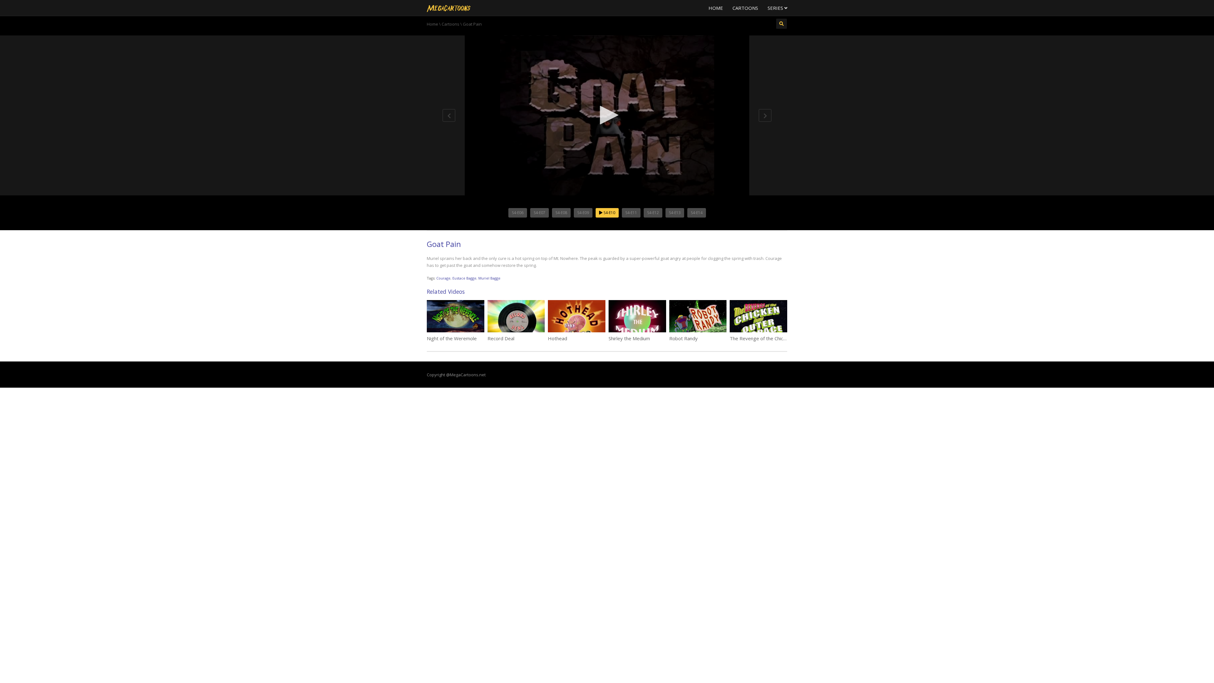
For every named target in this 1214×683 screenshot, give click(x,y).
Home (715, 8)
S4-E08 (561, 212)
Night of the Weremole (452, 338)
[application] (607, 115)
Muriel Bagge (489, 278)
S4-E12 (653, 212)
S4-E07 (539, 212)
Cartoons (745, 8)
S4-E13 (675, 212)
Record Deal (500, 338)
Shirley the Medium (629, 338)
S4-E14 (696, 212)
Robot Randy (683, 338)
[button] (607, 115)
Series (776, 8)
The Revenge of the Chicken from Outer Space (780, 338)
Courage (443, 278)
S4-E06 (518, 212)
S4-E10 (609, 212)
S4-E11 (631, 212)
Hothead (557, 338)
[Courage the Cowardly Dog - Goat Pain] (448, 8)
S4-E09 (583, 212)
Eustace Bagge (464, 278)
